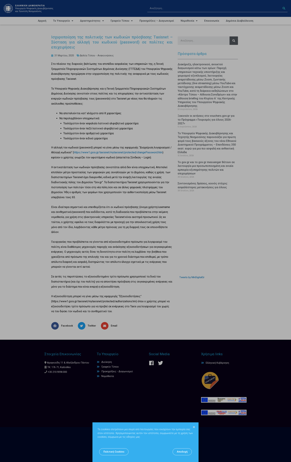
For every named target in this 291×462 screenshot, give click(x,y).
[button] (113, 451)
